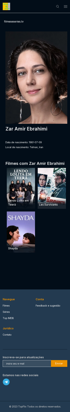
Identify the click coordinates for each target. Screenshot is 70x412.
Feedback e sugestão (48, 305)
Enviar (59, 363)
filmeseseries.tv (14, 21)
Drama (12, 194)
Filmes (6, 305)
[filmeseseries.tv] (7, 6)
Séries (6, 311)
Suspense (53, 198)
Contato (7, 334)
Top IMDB (8, 318)
